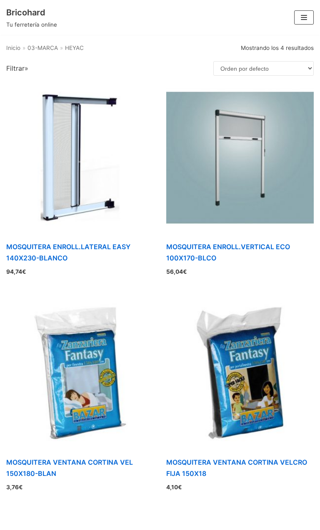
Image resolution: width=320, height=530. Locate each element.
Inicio (13, 48)
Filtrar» (17, 68)
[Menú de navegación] (304, 17)
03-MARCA (43, 48)
